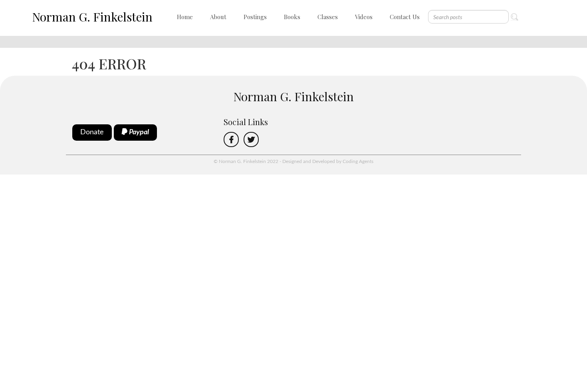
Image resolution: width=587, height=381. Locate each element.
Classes (327, 17)
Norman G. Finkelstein (92, 17)
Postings (255, 17)
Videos (364, 17)
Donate (92, 132)
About (218, 17)
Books (292, 17)
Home (185, 17)
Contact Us (405, 17)
